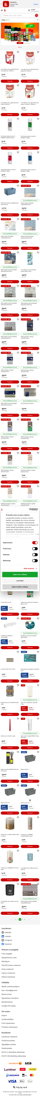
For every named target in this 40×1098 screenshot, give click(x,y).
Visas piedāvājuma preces (30, 200)
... (13, 919)
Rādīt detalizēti (29, 568)
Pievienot (10, 81)
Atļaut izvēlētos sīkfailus (20, 587)
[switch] (35, 548)
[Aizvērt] (1, 4)
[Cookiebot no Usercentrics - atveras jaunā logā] (29, 509)
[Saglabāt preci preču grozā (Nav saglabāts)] (18, 52)
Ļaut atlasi (20, 580)
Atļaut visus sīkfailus (20, 574)
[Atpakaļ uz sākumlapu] (4, 10)
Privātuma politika (12, 536)
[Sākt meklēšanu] (36, 15)
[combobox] (20, 15)
